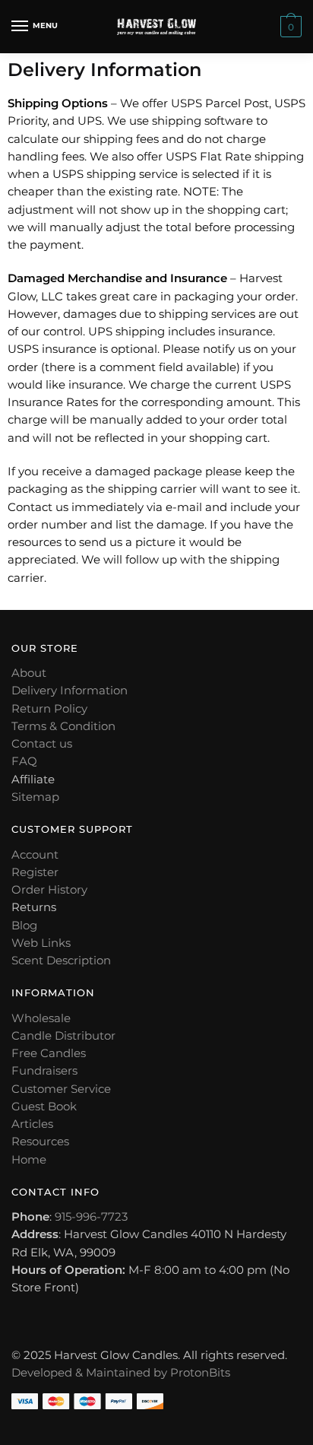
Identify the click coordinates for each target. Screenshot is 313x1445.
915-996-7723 (91, 1216)
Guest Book (44, 1106)
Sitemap (35, 796)
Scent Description (61, 960)
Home (28, 1159)
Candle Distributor (63, 1035)
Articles (32, 1123)
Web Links (41, 942)
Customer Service (61, 1088)
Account (34, 854)
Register (34, 872)
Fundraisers (44, 1070)
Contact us (41, 743)
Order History (49, 889)
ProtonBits (200, 1372)
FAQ (24, 761)
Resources (40, 1141)
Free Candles (48, 1053)
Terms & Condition (63, 726)
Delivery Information (69, 690)
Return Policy (49, 708)
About (28, 672)
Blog (24, 925)
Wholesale (41, 1018)
